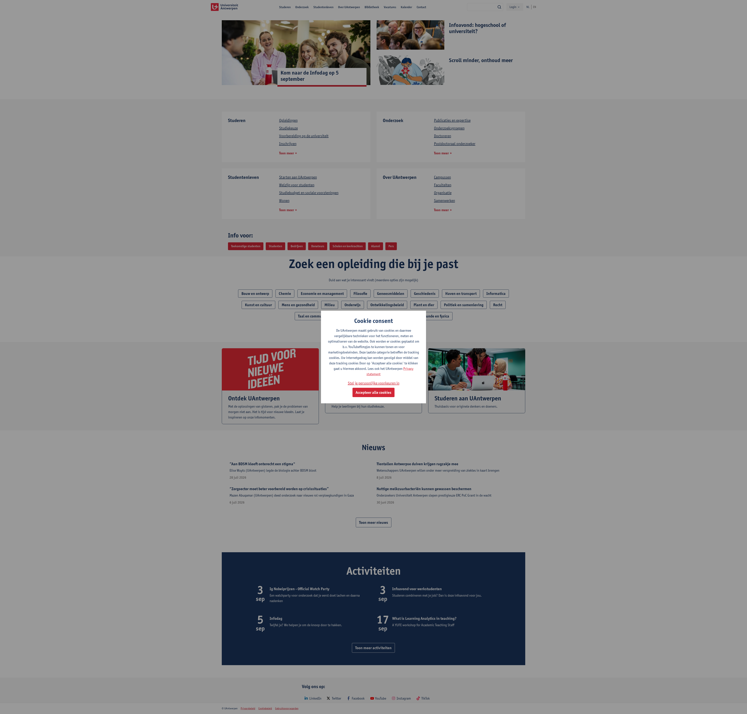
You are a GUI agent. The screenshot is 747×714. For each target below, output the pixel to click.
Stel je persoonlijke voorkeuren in (373, 383)
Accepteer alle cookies (373, 392)
